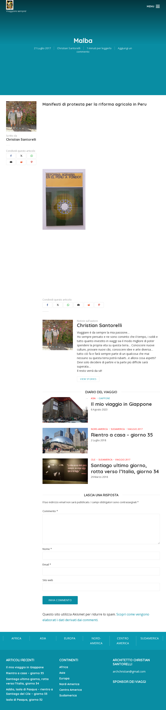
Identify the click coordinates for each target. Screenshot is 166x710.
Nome (47, 549)
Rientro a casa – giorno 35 (122, 435)
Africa (16, 638)
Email (47, 564)
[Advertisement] (101, 135)
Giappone (104, 398)
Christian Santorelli (68, 48)
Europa (69, 638)
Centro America (123, 640)
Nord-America (99, 428)
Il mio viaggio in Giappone (121, 404)
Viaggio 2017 (135, 428)
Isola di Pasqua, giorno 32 (24, 699)
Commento (50, 511)
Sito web (48, 580)
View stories (88, 379)
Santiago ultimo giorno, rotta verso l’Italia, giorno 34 (125, 468)
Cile (93, 459)
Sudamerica (118, 428)
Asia (93, 398)
